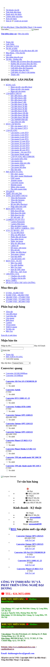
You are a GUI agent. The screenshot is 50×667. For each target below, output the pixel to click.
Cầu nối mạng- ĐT (18, 259)
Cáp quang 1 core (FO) (20, 133)
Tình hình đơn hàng (13, 12)
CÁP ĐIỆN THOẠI (13, 93)
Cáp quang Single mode (20, 154)
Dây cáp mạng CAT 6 (19, 128)
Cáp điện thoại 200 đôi (19, 115)
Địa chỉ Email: (39, 346)
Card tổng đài (11, 316)
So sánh (12, 386)
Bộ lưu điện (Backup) (19, 204)
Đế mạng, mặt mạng (18, 248)
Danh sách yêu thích (13, 14)
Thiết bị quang (11, 327)
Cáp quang (10, 318)
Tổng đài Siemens (18, 200)
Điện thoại (10, 320)
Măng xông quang (18, 187)
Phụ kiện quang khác (19, 189)
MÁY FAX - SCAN (14, 261)
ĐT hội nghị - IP (17, 217)
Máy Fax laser (16, 267)
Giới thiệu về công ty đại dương (23, 72)
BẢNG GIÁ (11, 85)
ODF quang (15, 178)
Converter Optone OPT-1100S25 (19, 415)
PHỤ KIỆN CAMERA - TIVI (22, 228)
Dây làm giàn (16, 170)
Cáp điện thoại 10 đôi (19, 104)
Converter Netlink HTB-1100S (18, 407)
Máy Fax (9, 331)
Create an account (21, 21)
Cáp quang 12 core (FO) (20, 141)
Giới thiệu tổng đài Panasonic (22, 68)
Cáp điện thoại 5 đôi (18, 102)
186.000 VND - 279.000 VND (18, 297)
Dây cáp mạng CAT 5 (19, 126)
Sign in (8, 21)
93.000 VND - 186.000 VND (17, 295)
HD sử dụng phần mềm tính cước (23, 66)
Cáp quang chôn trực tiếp (20, 163)
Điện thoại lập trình (18, 213)
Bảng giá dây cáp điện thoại (21, 87)
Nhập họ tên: (6, 346)
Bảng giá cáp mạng (18, 91)
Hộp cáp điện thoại (18, 235)
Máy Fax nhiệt (16, 263)
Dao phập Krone (17, 239)
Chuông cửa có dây (18, 276)
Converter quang (17, 183)
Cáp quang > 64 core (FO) (21, 152)
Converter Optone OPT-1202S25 (19, 432)
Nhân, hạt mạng (17, 241)
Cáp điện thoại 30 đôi (19, 109)
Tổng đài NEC (16, 202)
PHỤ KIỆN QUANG (14, 172)
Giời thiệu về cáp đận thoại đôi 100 (24, 51)
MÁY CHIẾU (11, 280)
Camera (9, 322)
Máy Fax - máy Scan (19, 272)
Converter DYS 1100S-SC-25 (18, 398)
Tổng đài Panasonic (18, 198)
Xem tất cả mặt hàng (9, 335)
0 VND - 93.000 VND (14, 293)
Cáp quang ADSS (18, 165)
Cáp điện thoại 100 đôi (19, 113)
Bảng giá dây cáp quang (20, 89)
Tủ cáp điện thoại (17, 233)
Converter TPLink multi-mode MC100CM (23, 457)
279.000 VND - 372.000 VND (18, 299)
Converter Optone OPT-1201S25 (19, 424)
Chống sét (14, 246)
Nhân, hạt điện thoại (18, 252)
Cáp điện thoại (11, 314)
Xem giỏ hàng (11, 19)
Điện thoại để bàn (17, 211)
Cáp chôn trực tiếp (18, 122)
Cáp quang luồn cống (19, 159)
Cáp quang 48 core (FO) (20, 150)
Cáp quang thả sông (18, 167)
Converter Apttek (13, 390)
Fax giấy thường (17, 265)
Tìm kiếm (4, 29)
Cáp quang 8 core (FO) (20, 139)
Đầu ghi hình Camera (19, 226)
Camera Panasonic (18, 222)
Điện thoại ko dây (17, 215)
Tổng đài (9, 312)
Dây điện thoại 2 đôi (18, 98)
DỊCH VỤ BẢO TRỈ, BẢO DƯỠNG (20, 283)
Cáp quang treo (16, 161)
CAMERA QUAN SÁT (15, 220)
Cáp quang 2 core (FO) (20, 135)
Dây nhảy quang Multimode (21, 176)
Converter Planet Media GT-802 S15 (21, 449)
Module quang (16, 185)
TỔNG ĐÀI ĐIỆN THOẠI (16, 196)
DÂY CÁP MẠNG (13, 124)
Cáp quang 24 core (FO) (20, 146)
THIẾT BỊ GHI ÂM (14, 193)
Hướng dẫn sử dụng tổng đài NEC (24, 64)
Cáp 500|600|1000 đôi (19, 120)
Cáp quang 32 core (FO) (20, 148)
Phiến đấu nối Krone (19, 237)
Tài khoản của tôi (12, 10)
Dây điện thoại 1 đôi (18, 96)
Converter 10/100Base (14, 375)
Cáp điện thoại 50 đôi (19, 111)
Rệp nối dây (15, 250)
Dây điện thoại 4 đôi (18, 100)
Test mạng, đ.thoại (18, 254)
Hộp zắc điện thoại (18, 243)
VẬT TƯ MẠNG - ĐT (15, 230)
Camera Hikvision (18, 224)
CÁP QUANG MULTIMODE (23, 156)
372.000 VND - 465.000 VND (18, 301)
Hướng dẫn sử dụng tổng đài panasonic (26, 61)
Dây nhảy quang (17, 174)
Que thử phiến (16, 256)
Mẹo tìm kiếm (23, 34)
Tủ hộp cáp (10, 329)
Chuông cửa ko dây (18, 278)
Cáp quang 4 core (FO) (20, 137)
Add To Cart (30, 540)
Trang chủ (10, 354)
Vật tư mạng (10, 325)
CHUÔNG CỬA (12, 274)
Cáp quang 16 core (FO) (20, 143)
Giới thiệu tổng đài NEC (20, 70)
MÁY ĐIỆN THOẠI (14, 209)
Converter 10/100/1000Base (16, 373)
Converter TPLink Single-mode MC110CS (23, 466)
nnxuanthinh (35, 517)
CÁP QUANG (11, 130)
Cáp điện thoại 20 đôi (19, 107)
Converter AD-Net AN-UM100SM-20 (21, 381)
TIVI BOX (10, 191)
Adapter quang (16, 180)
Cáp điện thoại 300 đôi (19, 117)
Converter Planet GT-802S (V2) (19, 440)
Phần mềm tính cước (18, 206)
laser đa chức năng (18, 269)
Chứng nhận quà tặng (14, 16)
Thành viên (15, 75)
